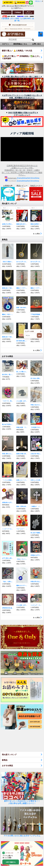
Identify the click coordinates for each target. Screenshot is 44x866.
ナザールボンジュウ (22, 115)
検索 (39, 335)
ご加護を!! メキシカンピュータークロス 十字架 (36, 506)
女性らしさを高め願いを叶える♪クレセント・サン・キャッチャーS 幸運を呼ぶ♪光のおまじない (36, 480)
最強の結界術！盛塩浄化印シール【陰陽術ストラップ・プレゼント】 (36, 224)
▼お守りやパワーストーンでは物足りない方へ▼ (22, 95)
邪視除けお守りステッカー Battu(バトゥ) (36, 555)
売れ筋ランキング (9, 754)
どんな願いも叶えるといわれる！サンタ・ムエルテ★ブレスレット (22, 605)
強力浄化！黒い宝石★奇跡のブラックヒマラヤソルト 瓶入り (7, 374)
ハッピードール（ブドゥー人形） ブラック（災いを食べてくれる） (7, 529)
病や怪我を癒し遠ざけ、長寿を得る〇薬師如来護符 (22, 340)
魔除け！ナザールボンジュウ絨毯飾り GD (22, 288)
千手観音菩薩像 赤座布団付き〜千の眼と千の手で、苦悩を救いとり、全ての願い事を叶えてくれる (36, 314)
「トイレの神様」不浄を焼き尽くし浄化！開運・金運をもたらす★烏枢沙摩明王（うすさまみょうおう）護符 (7, 480)
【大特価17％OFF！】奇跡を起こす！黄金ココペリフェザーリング (36, 427)
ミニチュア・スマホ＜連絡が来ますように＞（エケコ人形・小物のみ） (36, 605)
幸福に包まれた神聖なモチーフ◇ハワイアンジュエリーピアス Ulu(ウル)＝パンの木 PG (36, 404)
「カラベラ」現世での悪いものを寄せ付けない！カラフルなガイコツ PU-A (7, 401)
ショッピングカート (40, 34)
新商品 (4, 760)
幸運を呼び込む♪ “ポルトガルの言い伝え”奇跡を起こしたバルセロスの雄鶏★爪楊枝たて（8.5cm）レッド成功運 (36, 581)
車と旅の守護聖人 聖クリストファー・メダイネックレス (36, 532)
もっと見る (36, 233)
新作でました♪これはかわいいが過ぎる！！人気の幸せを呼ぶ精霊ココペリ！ (22, 802)
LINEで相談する (11, 862)
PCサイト (38, 1)
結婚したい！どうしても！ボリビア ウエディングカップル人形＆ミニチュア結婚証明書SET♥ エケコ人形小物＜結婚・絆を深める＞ (22, 480)
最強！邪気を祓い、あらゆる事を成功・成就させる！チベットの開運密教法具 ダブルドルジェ (22, 506)
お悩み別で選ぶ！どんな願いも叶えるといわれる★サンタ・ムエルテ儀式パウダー (36, 453)
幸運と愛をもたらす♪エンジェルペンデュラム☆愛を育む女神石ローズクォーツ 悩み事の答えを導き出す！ (7, 453)
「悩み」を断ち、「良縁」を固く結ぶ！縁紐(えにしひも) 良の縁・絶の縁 (7, 581)
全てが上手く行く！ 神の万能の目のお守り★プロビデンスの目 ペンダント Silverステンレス (36, 261)
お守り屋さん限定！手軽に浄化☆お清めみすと (7, 558)
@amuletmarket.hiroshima (28, 178)
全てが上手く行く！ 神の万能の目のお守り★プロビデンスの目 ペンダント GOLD (22, 261)
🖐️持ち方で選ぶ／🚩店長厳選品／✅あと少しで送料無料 (21, 57)
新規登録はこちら (20, 44)
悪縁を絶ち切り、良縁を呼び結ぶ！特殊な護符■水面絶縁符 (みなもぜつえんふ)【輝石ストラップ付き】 (22, 224)
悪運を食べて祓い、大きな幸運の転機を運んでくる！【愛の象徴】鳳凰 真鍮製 (7, 337)
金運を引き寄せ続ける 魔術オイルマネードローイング (7, 224)
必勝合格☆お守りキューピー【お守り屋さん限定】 (7, 502)
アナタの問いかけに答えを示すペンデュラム (22, 836)
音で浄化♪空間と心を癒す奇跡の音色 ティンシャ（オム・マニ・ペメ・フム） (36, 378)
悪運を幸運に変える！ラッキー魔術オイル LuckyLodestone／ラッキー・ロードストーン (22, 453)
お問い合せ (36, 44)
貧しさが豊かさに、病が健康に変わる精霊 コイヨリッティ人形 (22, 371)
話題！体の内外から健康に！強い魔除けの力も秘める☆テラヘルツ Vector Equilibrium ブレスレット (22, 307)
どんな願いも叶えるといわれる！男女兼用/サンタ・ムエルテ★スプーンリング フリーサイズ (22, 401)
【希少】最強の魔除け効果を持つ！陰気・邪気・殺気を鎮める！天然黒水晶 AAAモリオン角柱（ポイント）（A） (7, 261)
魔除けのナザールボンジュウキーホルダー (22, 585)
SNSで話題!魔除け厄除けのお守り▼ (23, 113)
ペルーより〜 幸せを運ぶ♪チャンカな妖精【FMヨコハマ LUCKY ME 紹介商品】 (22, 529)
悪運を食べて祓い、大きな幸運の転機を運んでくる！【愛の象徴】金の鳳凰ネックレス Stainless (7, 288)
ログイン (5, 44)
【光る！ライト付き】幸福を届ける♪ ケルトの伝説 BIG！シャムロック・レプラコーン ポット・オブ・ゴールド (22, 559)
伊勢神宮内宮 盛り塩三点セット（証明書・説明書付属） (7, 608)
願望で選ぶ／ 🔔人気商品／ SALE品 (17, 51)
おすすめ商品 (7, 765)
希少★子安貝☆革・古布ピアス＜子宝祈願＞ (7, 424)
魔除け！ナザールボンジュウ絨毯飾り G (36, 288)
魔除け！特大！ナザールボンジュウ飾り (7, 314)
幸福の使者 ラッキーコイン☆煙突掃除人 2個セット (22, 427)
